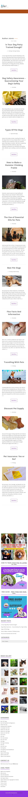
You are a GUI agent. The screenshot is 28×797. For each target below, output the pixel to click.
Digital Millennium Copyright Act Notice (10, 779)
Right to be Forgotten (5, 771)
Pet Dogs (10, 51)
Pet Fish (2, 744)
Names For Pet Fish (5, 733)
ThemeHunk (19, 792)
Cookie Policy (4, 781)
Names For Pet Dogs (5, 731)
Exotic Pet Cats (4, 724)
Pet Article (14, 87)
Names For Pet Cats (5, 729)
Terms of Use (4, 783)
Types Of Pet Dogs (14, 133)
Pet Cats (2, 736)
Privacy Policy (4, 784)
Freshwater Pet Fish (5, 728)
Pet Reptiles (3, 748)
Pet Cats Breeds (4, 738)
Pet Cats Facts (4, 739)
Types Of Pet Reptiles (5, 756)
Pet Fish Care (4, 746)
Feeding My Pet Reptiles (6, 726)
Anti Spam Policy (4, 778)
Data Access (3, 773)
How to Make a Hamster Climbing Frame (10, 631)
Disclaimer (3, 786)
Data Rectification (5, 774)
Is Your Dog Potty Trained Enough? (9, 624)
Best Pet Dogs (16, 271)
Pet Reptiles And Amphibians (7, 749)
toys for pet (3, 751)
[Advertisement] (14, 26)
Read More (14, 70)
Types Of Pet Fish (5, 754)
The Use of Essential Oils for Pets (8, 633)
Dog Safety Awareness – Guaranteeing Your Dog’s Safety (14, 627)
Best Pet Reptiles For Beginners (8, 723)
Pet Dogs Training (16, 51)
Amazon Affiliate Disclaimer (7, 776)
